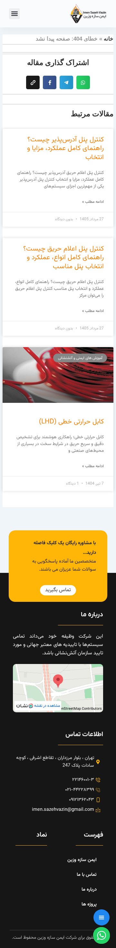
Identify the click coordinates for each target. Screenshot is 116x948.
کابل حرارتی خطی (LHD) (71, 421)
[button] (14, 13)
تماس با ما (87, 874)
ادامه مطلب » (93, 202)
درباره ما (89, 889)
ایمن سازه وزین (82, 860)
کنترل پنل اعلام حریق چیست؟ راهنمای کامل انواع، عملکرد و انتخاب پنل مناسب (63, 257)
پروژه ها (89, 904)
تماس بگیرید (58, 590)
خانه (108, 39)
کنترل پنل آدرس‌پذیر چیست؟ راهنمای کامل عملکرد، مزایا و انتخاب (65, 148)
